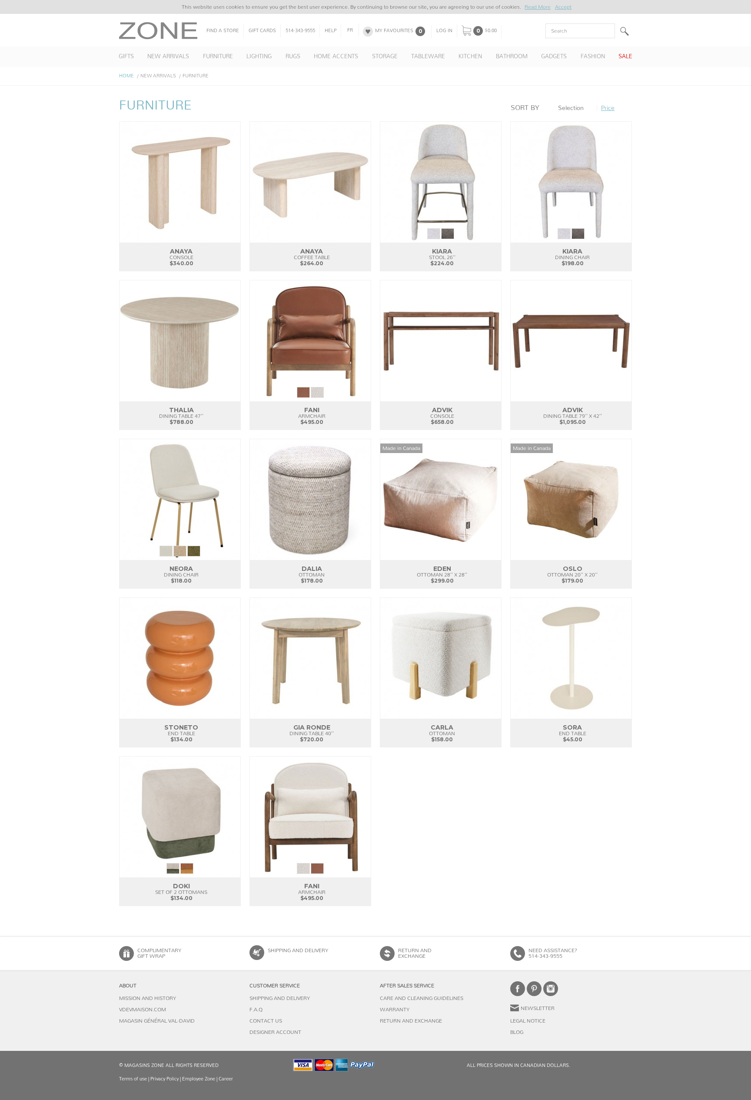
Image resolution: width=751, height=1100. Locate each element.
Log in (444, 31)
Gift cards (262, 31)
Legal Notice (527, 1020)
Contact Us (265, 1020)
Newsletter (538, 1008)
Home (126, 75)
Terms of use (133, 1079)
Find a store (222, 31)
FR (350, 30)
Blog (516, 1032)
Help (330, 31)
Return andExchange (415, 953)
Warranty (394, 1009)
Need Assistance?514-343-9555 (552, 953)
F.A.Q (256, 1009)
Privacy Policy (164, 1079)
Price (608, 108)
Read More (538, 7)
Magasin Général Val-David (157, 1020)
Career (226, 1079)
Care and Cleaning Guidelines (421, 998)
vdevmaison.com (142, 1009)
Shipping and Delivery (298, 950)
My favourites (394, 31)
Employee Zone (198, 1079)
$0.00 (491, 31)
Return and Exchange (411, 1020)
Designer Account (275, 1032)
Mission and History (147, 998)
